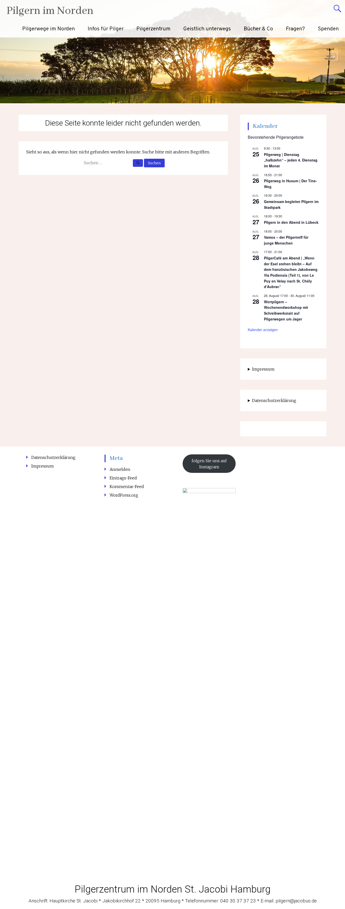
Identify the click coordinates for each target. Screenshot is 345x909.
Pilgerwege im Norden (48, 29)
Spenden (328, 29)
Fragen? (295, 29)
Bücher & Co (258, 29)
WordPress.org (124, 495)
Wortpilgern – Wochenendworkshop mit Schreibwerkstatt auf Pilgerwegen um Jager (286, 310)
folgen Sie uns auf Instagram (209, 463)
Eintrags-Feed (123, 477)
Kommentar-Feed (127, 486)
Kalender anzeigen (263, 329)
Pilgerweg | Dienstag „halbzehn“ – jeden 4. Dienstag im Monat (290, 160)
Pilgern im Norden (49, 11)
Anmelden (120, 469)
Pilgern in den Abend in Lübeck (291, 222)
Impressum (263, 369)
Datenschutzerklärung (274, 400)
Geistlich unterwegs (207, 29)
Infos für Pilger (106, 29)
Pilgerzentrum (153, 29)
